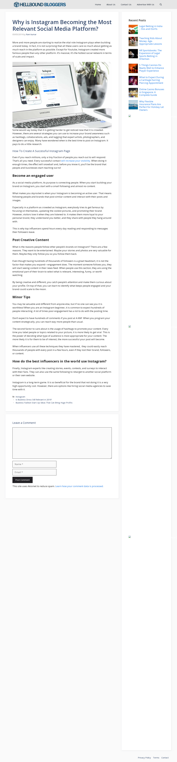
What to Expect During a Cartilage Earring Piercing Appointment (151, 80)
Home (98, 4)
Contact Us (126, 4)
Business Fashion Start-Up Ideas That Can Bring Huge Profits (44, 402)
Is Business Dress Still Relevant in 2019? (34, 399)
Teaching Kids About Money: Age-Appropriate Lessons (150, 41)
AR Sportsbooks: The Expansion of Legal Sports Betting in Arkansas (150, 54)
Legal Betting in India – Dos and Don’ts (150, 27)
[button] (161, 4)
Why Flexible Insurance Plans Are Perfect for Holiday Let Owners (151, 105)
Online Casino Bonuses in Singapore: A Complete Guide (151, 92)
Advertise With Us (145, 4)
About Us (110, 4)
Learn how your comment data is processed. (79, 486)
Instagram (20, 396)
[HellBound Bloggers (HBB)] (39, 4)
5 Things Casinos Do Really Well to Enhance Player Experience (151, 67)
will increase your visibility (75, 160)
